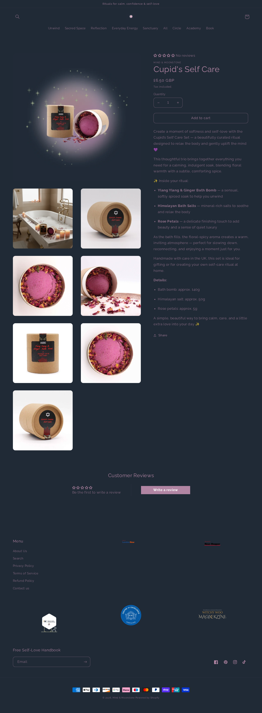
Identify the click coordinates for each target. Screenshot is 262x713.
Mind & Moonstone (124, 697)
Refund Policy (23, 580)
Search (18, 558)
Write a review (165, 490)
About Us (20, 551)
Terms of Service (25, 573)
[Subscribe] (85, 662)
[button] (17, 16)
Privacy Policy (23, 565)
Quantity (159, 94)
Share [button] (162, 335)
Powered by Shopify (147, 697)
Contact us (21, 588)
